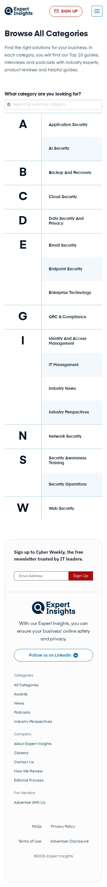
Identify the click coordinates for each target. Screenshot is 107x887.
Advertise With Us (29, 803)
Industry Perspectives (69, 412)
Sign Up (80, 576)
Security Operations (68, 484)
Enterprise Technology (70, 293)
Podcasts (22, 713)
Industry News (62, 389)
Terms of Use (29, 841)
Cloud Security (63, 197)
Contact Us (24, 762)
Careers (21, 753)
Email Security (62, 245)
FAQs (37, 827)
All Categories (26, 685)
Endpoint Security (65, 269)
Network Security (65, 437)
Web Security (61, 509)
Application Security (68, 125)
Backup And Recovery (70, 173)
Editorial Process (29, 780)
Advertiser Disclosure (70, 841)
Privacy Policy (63, 827)
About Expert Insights (33, 744)
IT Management (63, 365)
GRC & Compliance (67, 317)
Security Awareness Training (67, 460)
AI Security (59, 149)
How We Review (28, 771)
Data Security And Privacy (66, 221)
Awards (21, 694)
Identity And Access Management (67, 341)
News (19, 703)
